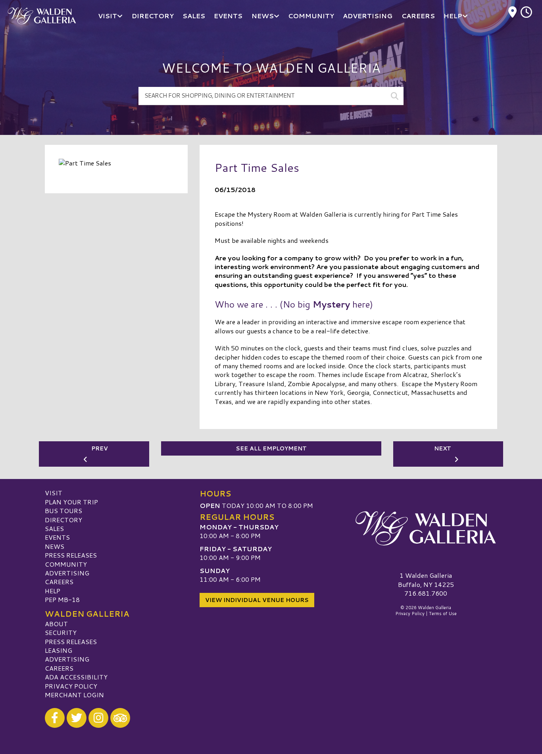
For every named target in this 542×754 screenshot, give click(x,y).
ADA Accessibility (76, 676)
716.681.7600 (425, 593)
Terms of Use (443, 613)
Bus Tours (63, 510)
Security (61, 632)
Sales (54, 528)
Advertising (67, 572)
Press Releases (71, 555)
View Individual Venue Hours (257, 600)
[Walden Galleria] (425, 528)
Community (66, 564)
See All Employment (271, 448)
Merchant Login (74, 694)
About (56, 623)
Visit (53, 492)
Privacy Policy (71, 686)
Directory (63, 519)
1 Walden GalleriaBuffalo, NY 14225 (426, 580)
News (54, 546)
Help (52, 590)
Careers (59, 581)
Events (57, 537)
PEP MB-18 (62, 599)
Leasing (58, 650)
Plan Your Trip (71, 501)
